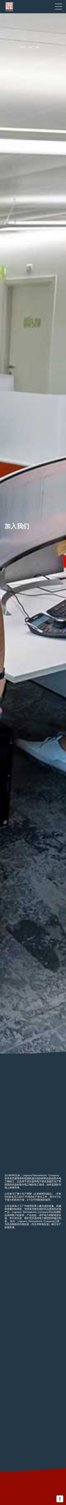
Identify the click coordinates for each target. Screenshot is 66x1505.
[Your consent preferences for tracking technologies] (59, 1498)
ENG (22, 47)
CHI (37, 47)
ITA (30, 47)
